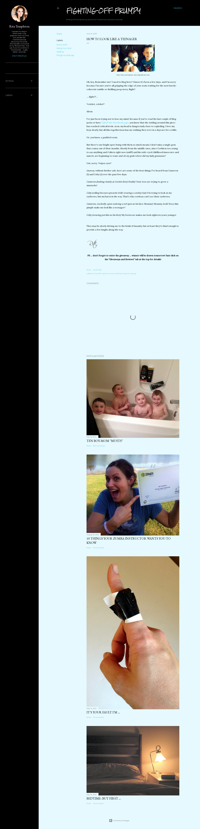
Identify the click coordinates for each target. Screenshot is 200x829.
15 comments (98, 803)
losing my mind (64, 48)
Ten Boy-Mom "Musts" (105, 441)
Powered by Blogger (121, 820)
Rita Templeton (19, 26)
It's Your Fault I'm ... (103, 712)
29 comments (98, 548)
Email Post (97, 270)
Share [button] (59, 34)
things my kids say (65, 55)
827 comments (99, 446)
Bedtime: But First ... (104, 798)
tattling (60, 52)
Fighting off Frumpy (103, 10)
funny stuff (62, 44)
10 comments (98, 717)
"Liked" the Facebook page (115, 122)
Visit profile (19, 56)
